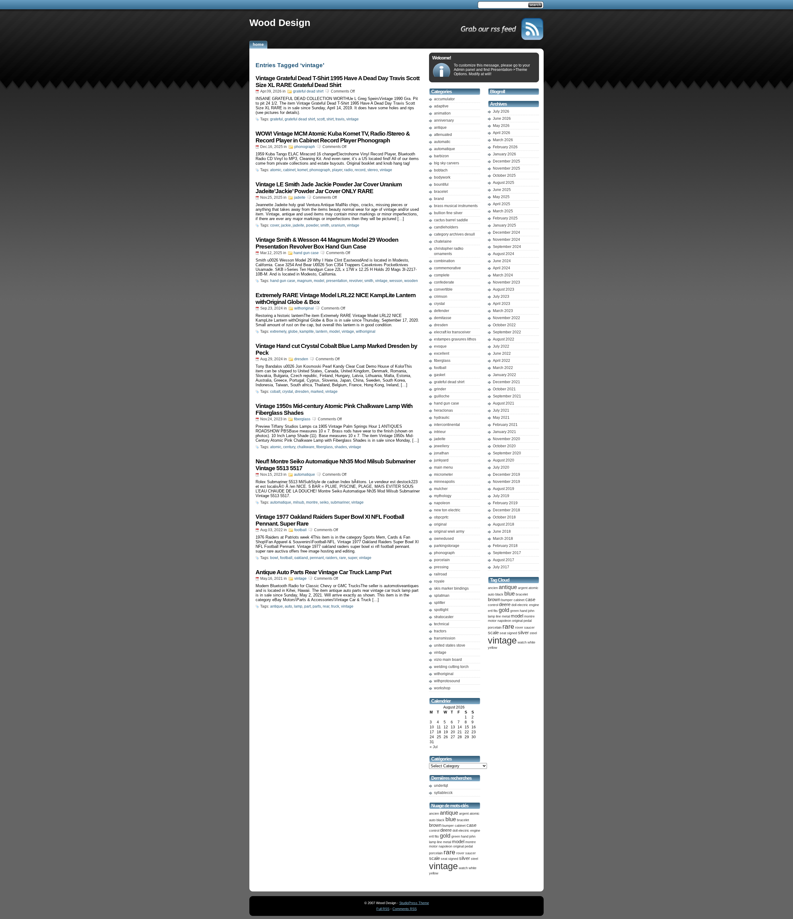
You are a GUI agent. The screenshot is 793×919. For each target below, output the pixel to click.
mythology (442, 496)
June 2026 (502, 118)
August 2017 (503, 560)
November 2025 (506, 168)
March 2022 (503, 368)
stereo (372, 170)
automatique (304, 474)
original (440, 524)
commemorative (447, 268)
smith (324, 225)
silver (464, 858)
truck (335, 606)
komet (302, 170)
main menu (443, 467)
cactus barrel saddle (451, 220)
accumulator (444, 99)
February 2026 (505, 147)
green (455, 836)
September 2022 (507, 332)
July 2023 (501, 296)
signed (453, 858)
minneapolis (444, 481)
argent (464, 813)
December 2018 (506, 510)
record (360, 170)
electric (463, 830)
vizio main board (448, 659)
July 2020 (501, 467)
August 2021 (503, 403)
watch (463, 868)
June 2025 (502, 190)
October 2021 (504, 389)
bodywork (442, 177)
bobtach (441, 170)
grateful (276, 119)
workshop (442, 688)
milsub (298, 502)
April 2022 (501, 360)
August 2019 (503, 489)
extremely (278, 331)
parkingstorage (446, 546)
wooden (411, 281)
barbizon (441, 156)
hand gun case (306, 253)
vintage (352, 119)
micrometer (443, 474)
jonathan (441, 453)
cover (274, 225)
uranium (338, 225)
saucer (470, 853)
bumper (448, 825)
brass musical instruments (456, 206)
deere (446, 830)
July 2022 (501, 346)
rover (460, 853)
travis (339, 119)
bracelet (441, 191)
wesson (395, 281)
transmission (444, 638)
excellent (441, 353)
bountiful (441, 184)
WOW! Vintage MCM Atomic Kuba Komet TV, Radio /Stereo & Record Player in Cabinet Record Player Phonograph (333, 137)
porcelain (442, 560)
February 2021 (505, 425)
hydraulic (441, 417)
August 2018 (503, 524)
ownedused (444, 538)
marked (317, 391)
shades (341, 447)
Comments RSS (404, 909)
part (307, 606)
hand (464, 836)
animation (442, 113)
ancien (434, 813)
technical (441, 624)
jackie (286, 225)
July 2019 (501, 496)
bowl (274, 558)
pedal (469, 846)
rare (342, 558)
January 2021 (504, 432)
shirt (330, 119)
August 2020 (503, 460)
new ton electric (447, 510)
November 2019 (506, 481)
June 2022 (502, 353)
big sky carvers (446, 163)
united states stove (449, 645)
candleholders (446, 227)
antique (276, 606)
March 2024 (503, 275)
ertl (431, 836)
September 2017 (507, 553)
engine (475, 830)
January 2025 (504, 225)
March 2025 (503, 211)
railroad (440, 574)
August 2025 (503, 182)
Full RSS (382, 909)
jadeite (299, 197)
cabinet (289, 170)
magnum (304, 281)
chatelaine (443, 241)
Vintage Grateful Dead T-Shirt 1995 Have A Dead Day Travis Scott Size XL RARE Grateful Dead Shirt (337, 81)
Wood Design (279, 22)
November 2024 (506, 239)
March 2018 (503, 538)
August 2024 (503, 254)
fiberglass (302, 419)
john (472, 836)
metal (447, 842)
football (300, 530)
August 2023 (503, 289)
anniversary (444, 120)
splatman (441, 595)
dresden (301, 359)
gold (445, 836)
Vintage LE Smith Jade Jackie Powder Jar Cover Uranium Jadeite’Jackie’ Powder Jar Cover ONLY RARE (329, 187)
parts (317, 606)
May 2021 (501, 417)
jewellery (441, 446)
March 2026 (503, 140)
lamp (298, 606)
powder (312, 225)
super (352, 558)
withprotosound (447, 681)
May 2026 (501, 126)
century (289, 447)
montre (312, 502)
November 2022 (506, 318)
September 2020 (507, 453)
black (440, 820)
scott (321, 119)
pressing (441, 567)
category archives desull (454, 234)
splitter (439, 602)
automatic (442, 142)
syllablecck (443, 793)
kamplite (307, 331)
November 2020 (506, 439)
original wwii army (449, 531)
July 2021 (501, 410)
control (434, 830)
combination (444, 261)
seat (444, 858)
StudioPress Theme (414, 903)
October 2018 (504, 517)
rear (326, 606)
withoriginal (304, 308)
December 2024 (506, 232)
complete (441, 275)
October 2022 (504, 325)
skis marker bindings (451, 588)
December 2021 (506, 382)
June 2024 (502, 261)
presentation (336, 281)
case (471, 825)
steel (474, 858)
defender (441, 311)
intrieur (440, 432)
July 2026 (501, 111)
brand (439, 199)
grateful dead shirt (308, 91)
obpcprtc (441, 517)
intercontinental (447, 425)
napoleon (442, 503)
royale (439, 581)
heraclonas (443, 410)
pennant (317, 558)
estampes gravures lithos (455, 339)
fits (437, 836)
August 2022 (503, 339)
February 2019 (505, 503)
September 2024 (507, 247)
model (319, 281)
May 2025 (501, 197)
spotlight (441, 610)
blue (450, 819)
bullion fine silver (448, 213)
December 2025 (506, 161)
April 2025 (501, 204)
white (472, 868)
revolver (355, 281)
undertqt (441, 785)
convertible (443, 289)
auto (288, 606)
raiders (331, 558)
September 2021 (507, 396)
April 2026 (501, 133)
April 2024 (501, 268)
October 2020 (504, 446)
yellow (433, 873)
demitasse (442, 318)
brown (435, 825)
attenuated (443, 134)
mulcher (441, 489)
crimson (440, 296)
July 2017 (501, 567)
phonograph (304, 147)
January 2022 (504, 375)
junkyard (441, 460)
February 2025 (505, 218)
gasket (439, 375)
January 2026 (504, 154)
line (439, 842)
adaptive (441, 106)
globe (293, 331)
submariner (340, 502)
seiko (324, 502)
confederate (444, 282)
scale (434, 858)
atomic (275, 170)
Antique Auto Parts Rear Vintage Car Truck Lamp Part (323, 572)
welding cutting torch (451, 667)
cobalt (275, 391)
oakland (301, 558)
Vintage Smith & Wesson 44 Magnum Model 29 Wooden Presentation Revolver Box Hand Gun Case (327, 243)
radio (348, 170)
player (337, 170)
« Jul (434, 747)
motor (433, 846)
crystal (287, 391)
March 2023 (503, 311)
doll (455, 830)
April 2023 (501, 303)
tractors (440, 631)
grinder (440, 389)
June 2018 (502, 531)
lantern (321, 331)
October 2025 (504, 175)
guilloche (441, 396)
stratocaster (443, 617)
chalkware (305, 447)
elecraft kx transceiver (452, 332)
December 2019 (506, 474)
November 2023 (506, 282)
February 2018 (505, 546)
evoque (440, 346)
